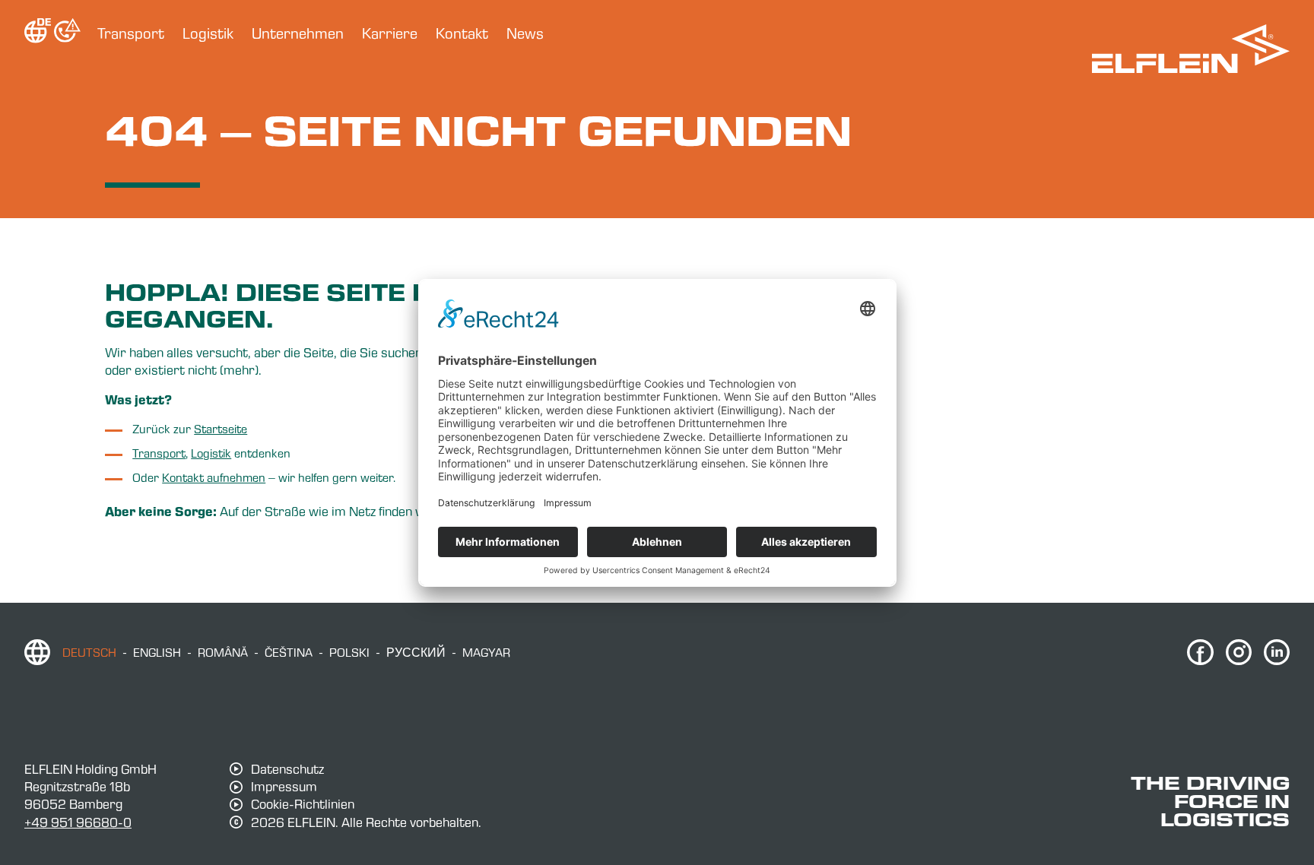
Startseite (220, 428)
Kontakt (462, 33)
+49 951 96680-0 (78, 822)
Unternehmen (298, 33)
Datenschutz (287, 769)
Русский (416, 652)
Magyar (486, 652)
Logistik (207, 33)
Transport (130, 33)
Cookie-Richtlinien (302, 804)
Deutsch (89, 652)
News (525, 33)
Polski (349, 652)
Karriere (389, 33)
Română (223, 652)
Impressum (284, 787)
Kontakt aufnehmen (213, 477)
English (157, 652)
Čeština (289, 652)
